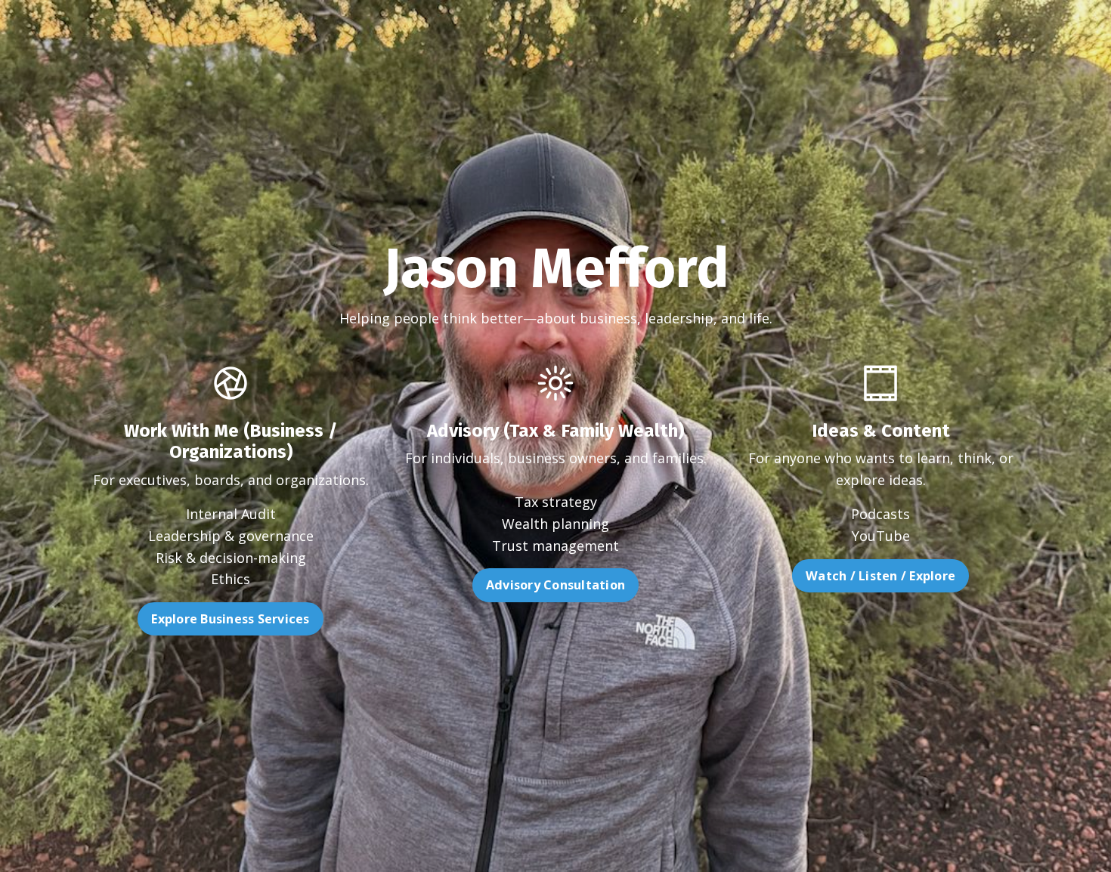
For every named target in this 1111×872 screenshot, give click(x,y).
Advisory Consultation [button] (555, 585)
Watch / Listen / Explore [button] (880, 575)
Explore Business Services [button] (230, 619)
